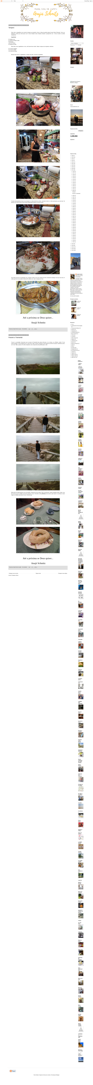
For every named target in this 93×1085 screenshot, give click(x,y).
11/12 (74, 180)
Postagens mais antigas (62, 573)
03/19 (74, 227)
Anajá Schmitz (15, 328)
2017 (73, 169)
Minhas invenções (74, 343)
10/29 (74, 184)
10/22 (74, 185)
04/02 (74, 224)
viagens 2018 (73, 354)
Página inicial (38, 573)
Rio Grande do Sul (74, 350)
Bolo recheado (74, 333)
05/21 (74, 213)
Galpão (72, 339)
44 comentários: (24, 328)
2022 (73, 162)
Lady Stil (80, 880)
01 (71, 324)
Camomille (80, 639)
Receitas (73, 347)
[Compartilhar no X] (34, 329)
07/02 (74, 205)
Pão (72, 346)
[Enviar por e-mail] (31, 329)
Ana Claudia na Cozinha (80, 468)
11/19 (74, 179)
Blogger (57, 1074)
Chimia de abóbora (79, 315)
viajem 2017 (73, 357)
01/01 (74, 241)
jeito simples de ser (80, 871)
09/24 (74, 190)
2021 (73, 163)
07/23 (74, 201)
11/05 (74, 182)
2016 (73, 243)
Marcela (72, 342)
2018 (73, 168)
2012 (73, 250)
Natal (72, 344)
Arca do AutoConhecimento (80, 491)
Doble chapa (73, 337)
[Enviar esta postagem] (29, 328)
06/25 (74, 206)
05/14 (74, 214)
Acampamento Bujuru (75, 328)
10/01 (74, 188)
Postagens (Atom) (15, 575)
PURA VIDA (80, 949)
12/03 (74, 176)
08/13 (74, 198)
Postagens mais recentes (13, 573)
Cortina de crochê (79, 308)
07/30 (74, 200)
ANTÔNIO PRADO (74, 332)
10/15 (74, 187)
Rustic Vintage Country (79, 1024)
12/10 (74, 174)
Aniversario (73, 330)
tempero (29, 32)
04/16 (74, 221)
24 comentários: (24, 567)
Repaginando (73, 349)
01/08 (74, 240)
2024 (73, 158)
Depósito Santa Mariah (80, 740)
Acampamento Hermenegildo (76, 325)
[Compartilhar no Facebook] (35, 329)
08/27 (74, 197)
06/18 (74, 208)
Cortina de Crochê (79, 302)
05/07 (74, 216)
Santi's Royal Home (79, 1040)
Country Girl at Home (79, 692)
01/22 (74, 237)
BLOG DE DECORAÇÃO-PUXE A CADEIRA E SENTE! (80, 561)
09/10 (74, 195)
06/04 (74, 209)
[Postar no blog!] (32, 329)
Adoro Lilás (80, 413)
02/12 (74, 232)
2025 (73, 157)
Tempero (11, 28)
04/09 (74, 222)
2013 (73, 248)
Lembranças (73, 340)
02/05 (74, 233)
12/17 (74, 172)
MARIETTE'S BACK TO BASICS (80, 911)
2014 (73, 247)
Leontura (49, 1074)
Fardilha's (80, 802)
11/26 (74, 177)
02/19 (74, 230)
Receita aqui (29, 494)
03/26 (74, 225)
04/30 (74, 217)
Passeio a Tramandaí (15, 337)
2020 (73, 165)
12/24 (74, 171)
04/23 (74, 219)
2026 (73, 155)
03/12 (74, 229)
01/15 (74, 238)
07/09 (74, 203)
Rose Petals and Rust (80, 969)
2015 (73, 245)
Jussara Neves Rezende (55, 32)
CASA (72, 335)
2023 (73, 160)
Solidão (72, 351)
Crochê (72, 336)
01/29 (74, 235)
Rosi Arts (80, 987)
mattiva (79, 920)
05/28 (74, 211)
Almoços (73, 329)
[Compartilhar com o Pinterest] (36, 329)
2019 (73, 166)
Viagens (72, 353)
